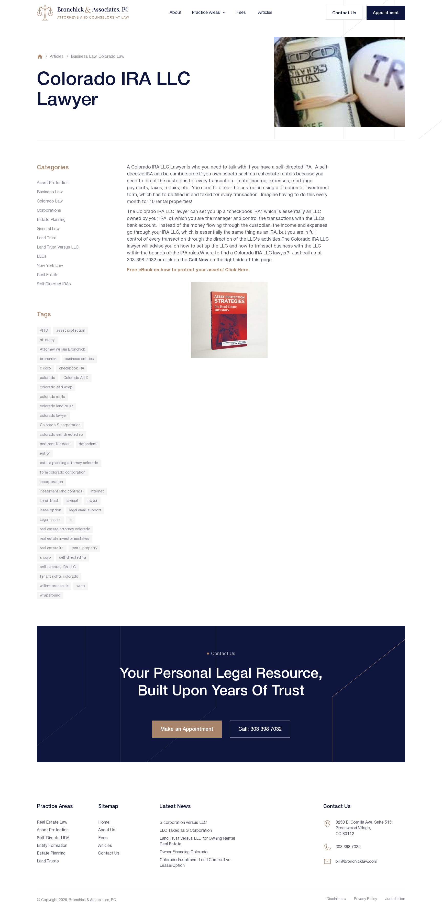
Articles (265, 13)
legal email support (85, 510)
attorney (47, 340)
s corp (45, 557)
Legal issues (50, 520)
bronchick (48, 359)
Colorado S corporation (60, 425)
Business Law (83, 57)
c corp (45, 368)
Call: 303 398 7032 (260, 729)
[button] (209, 12)
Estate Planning (51, 220)
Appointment (386, 13)
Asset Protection (53, 183)
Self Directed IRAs (54, 284)
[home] (83, 12)
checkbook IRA (71, 368)
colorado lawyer (53, 416)
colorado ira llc (52, 397)
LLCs (42, 257)
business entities (79, 359)
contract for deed (55, 444)
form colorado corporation (62, 472)
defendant (88, 444)
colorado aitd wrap (56, 387)
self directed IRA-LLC (58, 567)
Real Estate (48, 275)
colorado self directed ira (61, 434)
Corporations (49, 210)
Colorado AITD (76, 378)
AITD (44, 330)
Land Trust (47, 238)
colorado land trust (56, 406)
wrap (80, 586)
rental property (84, 548)
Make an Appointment (186, 729)
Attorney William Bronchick (62, 349)
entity (45, 453)
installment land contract (61, 491)
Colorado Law (111, 57)
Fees (241, 13)
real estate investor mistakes (64, 539)
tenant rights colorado (59, 576)
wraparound (50, 595)
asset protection (70, 330)
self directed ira (72, 557)
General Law (48, 229)
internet (97, 491)
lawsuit (73, 501)
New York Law (50, 266)
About (176, 13)
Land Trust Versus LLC (58, 247)
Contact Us (344, 13)
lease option (50, 510)
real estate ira (51, 548)
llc (70, 520)
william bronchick (54, 586)
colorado (47, 378)
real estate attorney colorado (65, 529)
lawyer (92, 501)
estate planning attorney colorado (69, 463)
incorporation (51, 482)
